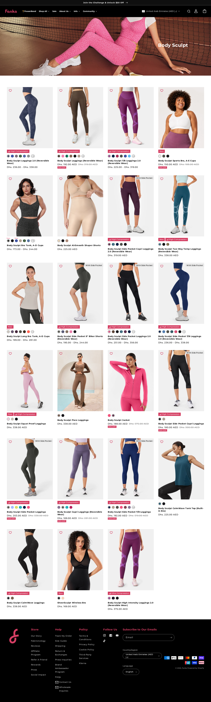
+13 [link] (33, 156)
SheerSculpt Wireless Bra (71, 602)
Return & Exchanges (61, 653)
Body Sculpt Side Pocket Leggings (26, 512)
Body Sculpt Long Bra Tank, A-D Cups (28, 336)
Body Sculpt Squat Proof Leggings (26, 423)
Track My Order (63, 636)
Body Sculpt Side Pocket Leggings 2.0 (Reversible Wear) (129, 337)
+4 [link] (133, 332)
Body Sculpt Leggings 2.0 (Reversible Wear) (28, 162)
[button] (187, 11)
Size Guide (61, 641)
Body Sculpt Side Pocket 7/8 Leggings (129, 512)
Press (34, 669)
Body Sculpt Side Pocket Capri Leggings (181, 423)
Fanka (184, 668)
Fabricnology (38, 641)
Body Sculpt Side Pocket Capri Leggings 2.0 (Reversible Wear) (130, 250)
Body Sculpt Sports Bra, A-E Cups (177, 160)
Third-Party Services (85, 656)
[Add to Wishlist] (10, 90)
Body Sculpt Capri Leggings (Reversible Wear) (79, 513)
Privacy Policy (86, 644)
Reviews (35, 646)
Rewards (36, 664)
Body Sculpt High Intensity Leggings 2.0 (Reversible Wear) (130, 604)
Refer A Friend (39, 659)
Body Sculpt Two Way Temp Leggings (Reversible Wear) (179, 250)
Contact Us (65, 682)
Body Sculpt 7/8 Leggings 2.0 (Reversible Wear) (124, 162)
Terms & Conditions (85, 638)
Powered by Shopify (195, 668)
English (129, 672)
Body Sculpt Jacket (119, 420)
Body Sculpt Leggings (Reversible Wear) (80, 160)
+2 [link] (32, 332)
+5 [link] (133, 156)
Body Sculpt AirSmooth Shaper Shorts (79, 245)
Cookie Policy (86, 649)
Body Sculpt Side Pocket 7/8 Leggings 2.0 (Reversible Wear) (179, 337)
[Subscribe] (171, 637)
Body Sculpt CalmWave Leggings (25, 602)
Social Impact (38, 674)
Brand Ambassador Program (62, 668)
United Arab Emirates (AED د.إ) (139, 655)
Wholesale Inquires (65, 689)
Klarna (82, 663)
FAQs (58, 677)
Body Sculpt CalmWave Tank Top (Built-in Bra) (181, 509)
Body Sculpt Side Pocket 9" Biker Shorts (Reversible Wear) (80, 337)
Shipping (60, 646)
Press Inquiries (63, 659)
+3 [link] (83, 156)
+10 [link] (33, 241)
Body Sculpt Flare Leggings (73, 420)
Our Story (36, 636)
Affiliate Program (36, 653)
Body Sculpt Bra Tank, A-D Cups (25, 245)
